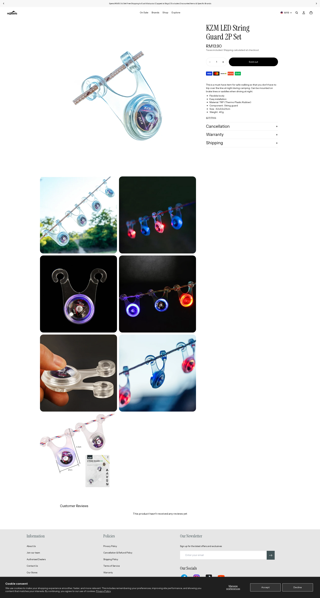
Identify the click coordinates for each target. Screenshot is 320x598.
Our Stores (32, 572)
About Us (31, 546)
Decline (298, 587)
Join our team (33, 552)
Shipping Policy (110, 559)
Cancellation (218, 126)
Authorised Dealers (36, 559)
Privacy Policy (103, 591)
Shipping (214, 142)
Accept (265, 587)
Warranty (215, 134)
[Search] (296, 12)
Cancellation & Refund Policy (117, 552)
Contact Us (32, 565)
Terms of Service (111, 565)
